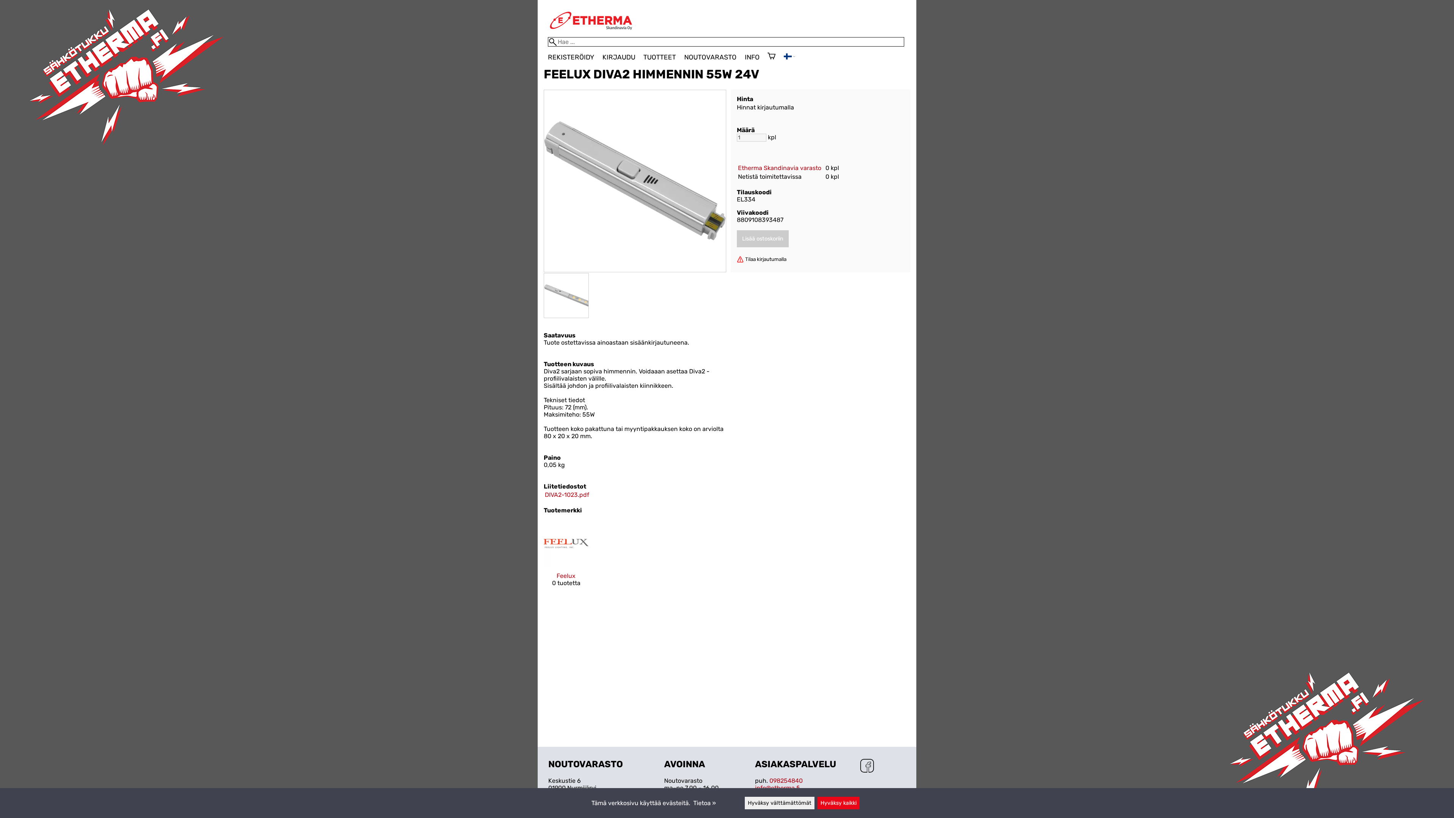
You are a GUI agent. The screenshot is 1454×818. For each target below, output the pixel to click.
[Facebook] (867, 766)
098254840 (786, 780)
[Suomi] (789, 57)
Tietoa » (704, 803)
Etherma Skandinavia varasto (779, 168)
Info (752, 57)
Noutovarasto (710, 57)
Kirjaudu (618, 57)
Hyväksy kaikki (838, 803)
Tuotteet (659, 57)
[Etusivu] (591, 33)
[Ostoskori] (771, 57)
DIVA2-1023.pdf (567, 494)
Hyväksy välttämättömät (779, 803)
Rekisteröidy (571, 57)
